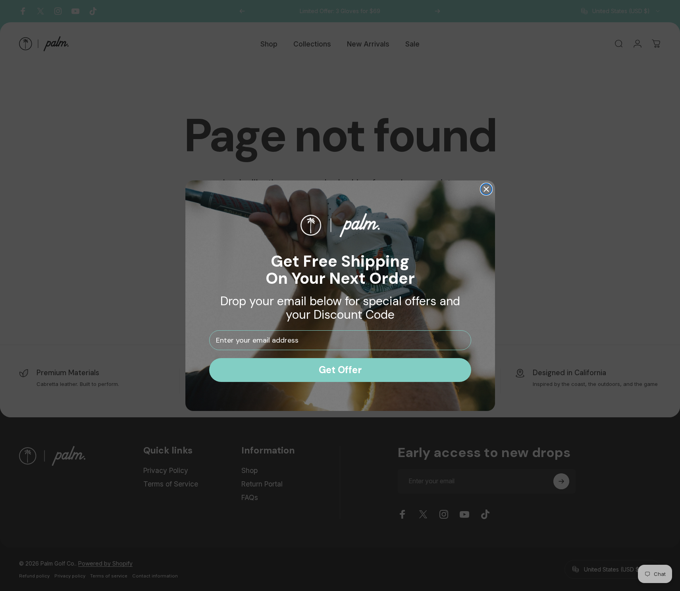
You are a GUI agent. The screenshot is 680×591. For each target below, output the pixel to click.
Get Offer (340, 370)
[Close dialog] (486, 189)
